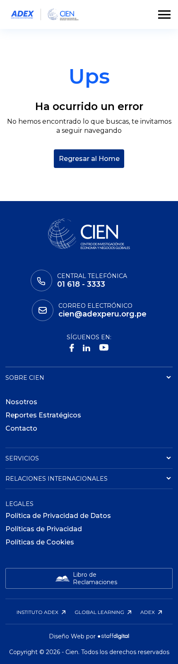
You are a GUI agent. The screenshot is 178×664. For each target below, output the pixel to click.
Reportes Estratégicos (43, 415)
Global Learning (100, 612)
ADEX (148, 612)
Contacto (21, 428)
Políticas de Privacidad (43, 529)
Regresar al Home (89, 159)
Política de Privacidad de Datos (58, 516)
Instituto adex (38, 612)
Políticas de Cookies (39, 542)
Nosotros (21, 402)
